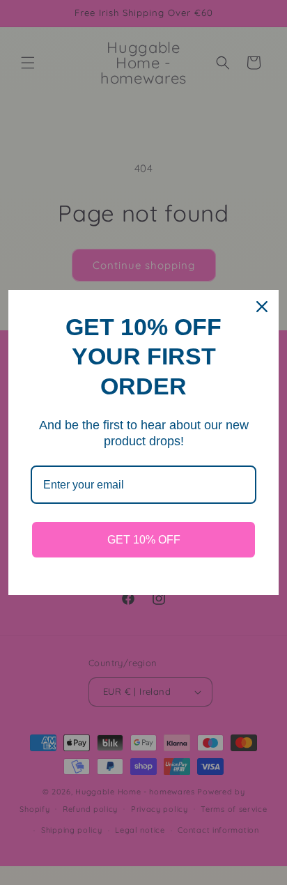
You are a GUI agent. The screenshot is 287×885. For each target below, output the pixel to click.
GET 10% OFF (143, 540)
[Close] (262, 306)
